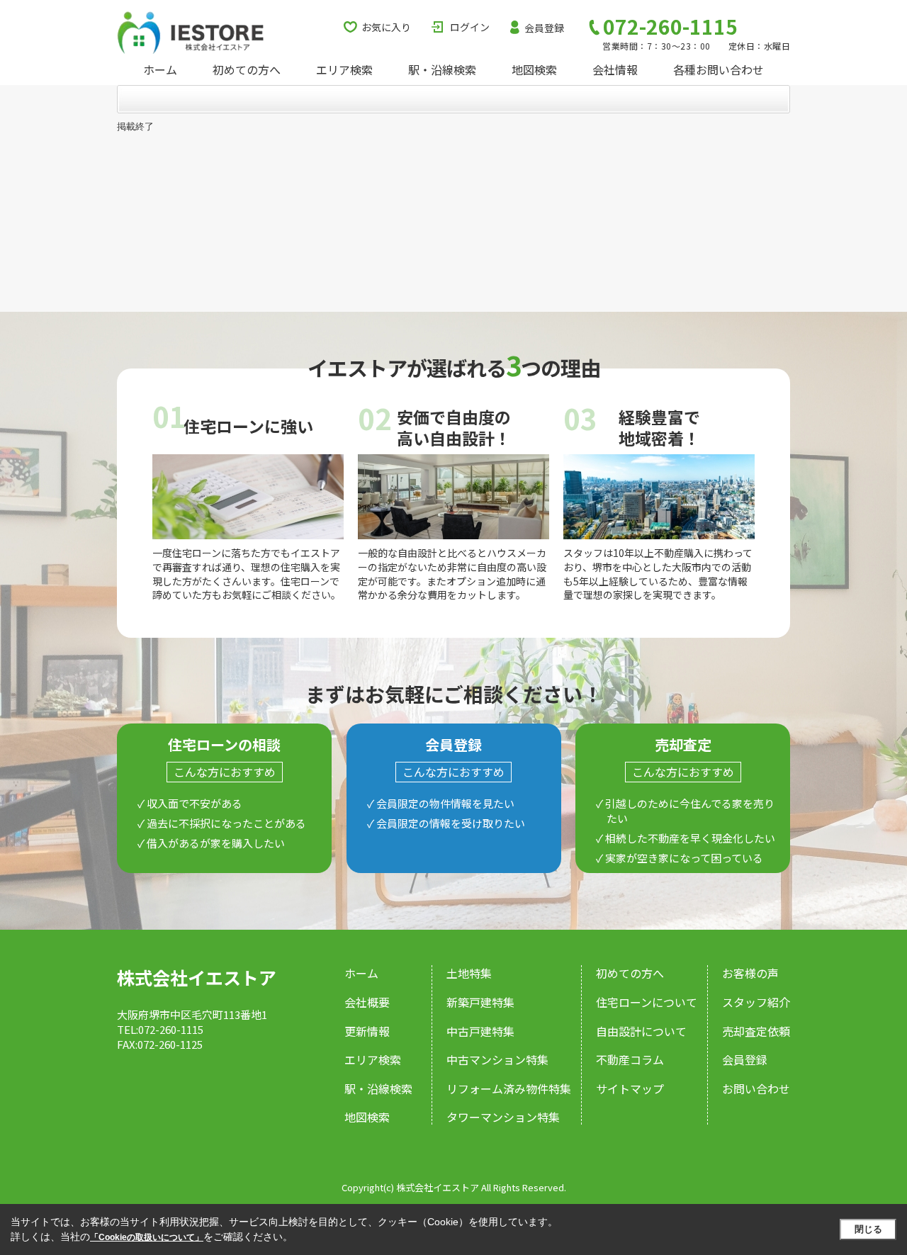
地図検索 (534, 69)
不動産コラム (630, 1059)
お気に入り (386, 27)
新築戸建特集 (480, 1002)
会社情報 (615, 69)
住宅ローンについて (646, 1002)
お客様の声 (750, 972)
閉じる (868, 1229)
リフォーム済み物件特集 (508, 1088)
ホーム (160, 69)
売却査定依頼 (756, 1031)
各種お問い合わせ (718, 69)
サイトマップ (630, 1088)
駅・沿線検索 (442, 69)
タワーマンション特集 (503, 1116)
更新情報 (367, 1031)
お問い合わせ (756, 1088)
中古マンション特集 (497, 1059)
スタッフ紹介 (756, 1002)
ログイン (470, 27)
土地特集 (469, 972)
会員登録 (544, 28)
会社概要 (367, 1002)
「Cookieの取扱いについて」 (146, 1237)
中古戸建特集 (480, 1031)
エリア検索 (344, 69)
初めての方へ (247, 69)
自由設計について (641, 1031)
